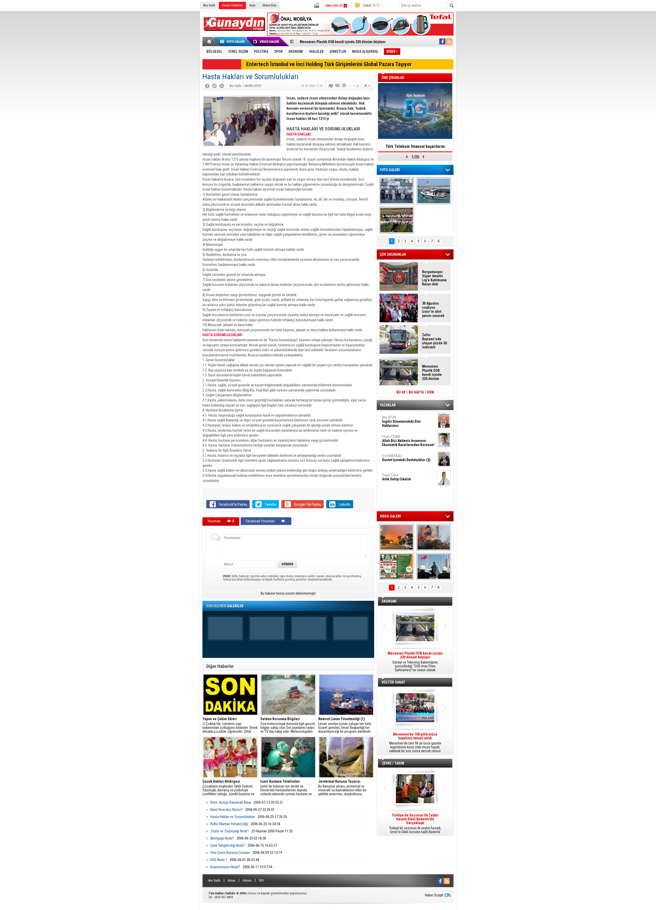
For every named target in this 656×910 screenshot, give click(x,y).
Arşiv (252, 5)
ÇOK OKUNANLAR (393, 254)
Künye (231, 880)
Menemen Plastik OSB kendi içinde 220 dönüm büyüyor (343, 42)
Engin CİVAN (408, 441)
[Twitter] (214, 86)
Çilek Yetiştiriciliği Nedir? (227, 845)
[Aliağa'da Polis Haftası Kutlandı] (433, 566)
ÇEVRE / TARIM (393, 763)
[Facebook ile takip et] (442, 41)
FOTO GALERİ (390, 170)
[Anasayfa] (209, 41)
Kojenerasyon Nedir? (225, 867)
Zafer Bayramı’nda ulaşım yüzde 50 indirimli (434, 341)
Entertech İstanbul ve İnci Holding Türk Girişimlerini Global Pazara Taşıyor (329, 64)
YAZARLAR (388, 405)
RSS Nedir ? (218, 860)
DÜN (430, 392)
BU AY (400, 392)
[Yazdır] (344, 86)
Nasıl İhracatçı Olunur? (226, 810)
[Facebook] (207, 86)
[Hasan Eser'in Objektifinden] (396, 220)
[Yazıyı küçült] (356, 86)
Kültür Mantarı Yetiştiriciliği (229, 824)
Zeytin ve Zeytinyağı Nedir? (229, 831)
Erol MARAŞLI (406, 458)
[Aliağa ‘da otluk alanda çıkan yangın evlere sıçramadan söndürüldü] (396, 537)
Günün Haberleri (232, 5)
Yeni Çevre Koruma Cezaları (230, 853)
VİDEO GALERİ (390, 516)
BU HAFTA (416, 392)
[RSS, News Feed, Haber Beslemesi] (449, 41)
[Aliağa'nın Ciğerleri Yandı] (433, 537)
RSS (261, 880)
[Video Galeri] (266, 41)
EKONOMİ (389, 601)
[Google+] (221, 86)
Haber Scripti (434, 895)
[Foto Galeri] (233, 41)
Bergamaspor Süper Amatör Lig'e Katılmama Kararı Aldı (434, 278)
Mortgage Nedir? (222, 838)
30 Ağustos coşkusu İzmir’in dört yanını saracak (433, 309)
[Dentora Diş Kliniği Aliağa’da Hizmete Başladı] (396, 191)
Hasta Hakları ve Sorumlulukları (232, 817)
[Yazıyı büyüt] (367, 86)
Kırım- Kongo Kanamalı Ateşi (230, 802)
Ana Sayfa (209, 5)
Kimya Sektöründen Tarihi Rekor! (415, 146)
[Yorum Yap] (331, 86)
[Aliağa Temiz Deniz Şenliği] (433, 191)
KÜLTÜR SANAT (393, 682)
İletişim (247, 880)
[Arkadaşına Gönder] (337, 86)
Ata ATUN (401, 421)
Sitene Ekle (269, 5)
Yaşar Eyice (396, 477)
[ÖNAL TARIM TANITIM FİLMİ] (396, 566)
